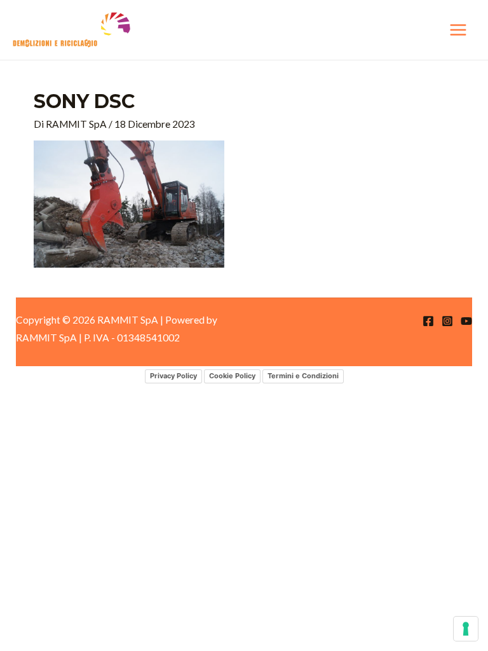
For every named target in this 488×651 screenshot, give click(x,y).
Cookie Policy (232, 375)
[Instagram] (447, 321)
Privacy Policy (173, 375)
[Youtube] (466, 321)
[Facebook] (428, 321)
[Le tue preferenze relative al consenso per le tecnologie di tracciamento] (466, 629)
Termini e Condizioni (303, 375)
